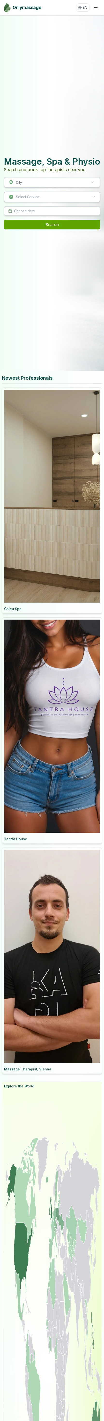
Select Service (27, 197)
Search (52, 224)
